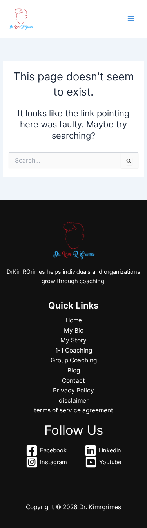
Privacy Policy (73, 390)
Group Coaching (74, 360)
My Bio (73, 330)
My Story (73, 340)
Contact (73, 380)
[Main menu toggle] (131, 19)
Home (73, 320)
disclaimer (74, 400)
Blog (73, 370)
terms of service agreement (73, 410)
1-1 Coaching (73, 350)
